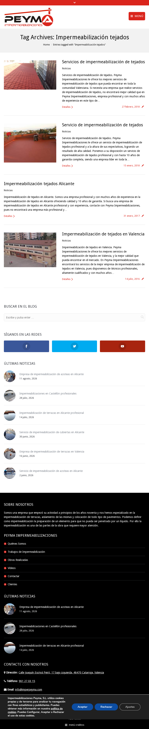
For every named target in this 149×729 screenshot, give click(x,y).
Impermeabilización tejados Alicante (39, 183)
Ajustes (130, 707)
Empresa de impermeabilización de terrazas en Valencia (51, 451)
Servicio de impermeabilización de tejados (102, 124)
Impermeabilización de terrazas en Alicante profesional (51, 412)
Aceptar (82, 707)
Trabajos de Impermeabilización (26, 551)
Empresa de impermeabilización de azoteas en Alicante (51, 374)
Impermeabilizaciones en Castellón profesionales (47, 393)
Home (46, 44)
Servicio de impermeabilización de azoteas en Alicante (51, 470)
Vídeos (12, 568)
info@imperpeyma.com (28, 689)
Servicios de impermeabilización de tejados (103, 61)
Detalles (66, 107)
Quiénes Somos (17, 543)
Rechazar (106, 707)
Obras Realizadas (18, 559)
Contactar (13, 576)
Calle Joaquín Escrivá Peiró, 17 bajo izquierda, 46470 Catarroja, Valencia (61, 672)
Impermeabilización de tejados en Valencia (103, 234)
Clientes (12, 584)
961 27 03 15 (27, 681)
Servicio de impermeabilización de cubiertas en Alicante (51, 432)
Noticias (66, 68)
